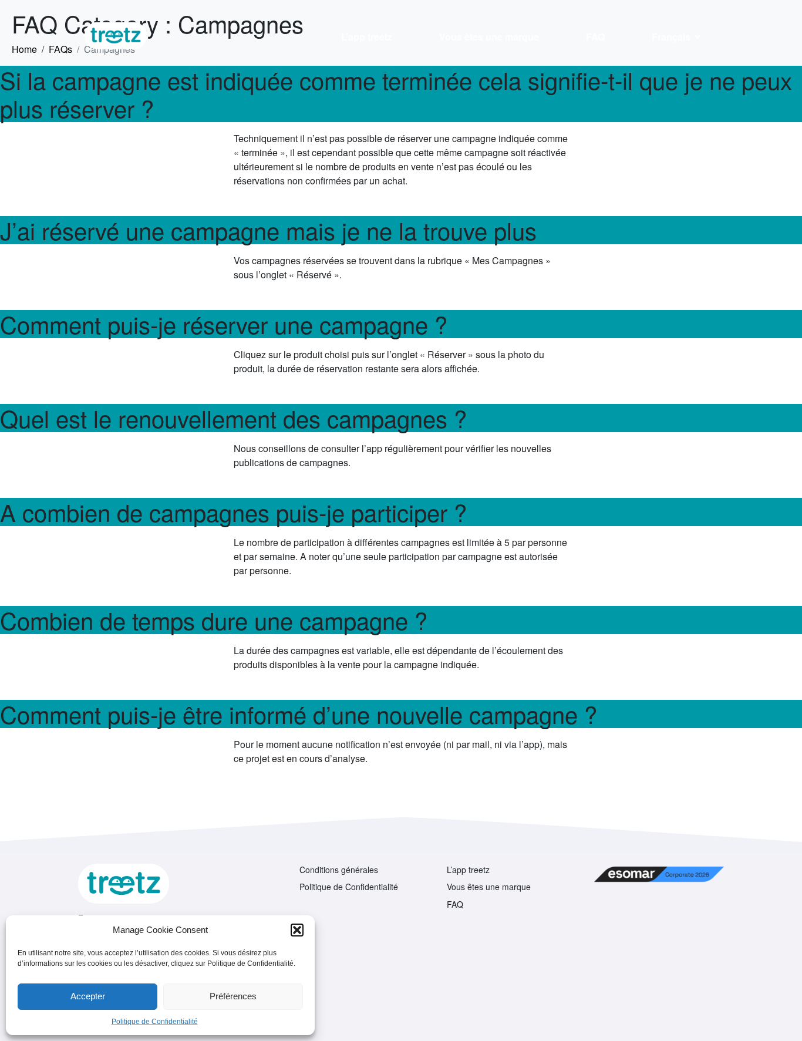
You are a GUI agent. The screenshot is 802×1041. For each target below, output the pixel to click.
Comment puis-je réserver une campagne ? (223, 324)
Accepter (87, 996)
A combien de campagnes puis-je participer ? (233, 511)
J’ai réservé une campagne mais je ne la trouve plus (268, 230)
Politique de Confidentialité (155, 1022)
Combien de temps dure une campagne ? (213, 619)
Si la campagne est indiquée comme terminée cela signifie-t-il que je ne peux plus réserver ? (396, 93)
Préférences (233, 996)
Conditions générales (338, 869)
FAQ (595, 36)
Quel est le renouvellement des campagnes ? (233, 417)
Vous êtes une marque (489, 36)
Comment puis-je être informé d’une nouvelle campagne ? (298, 713)
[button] (297, 930)
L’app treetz (366, 36)
